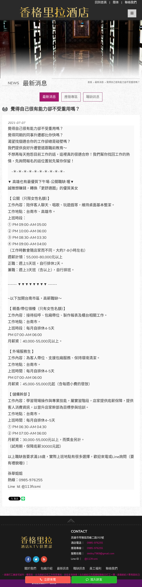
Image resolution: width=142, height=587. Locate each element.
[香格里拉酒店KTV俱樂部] (36, 542)
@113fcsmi (91, 559)
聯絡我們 (131, 2)
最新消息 (49, 97)
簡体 (116, 2)
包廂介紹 (47, 569)
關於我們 (30, 569)
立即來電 (49, 580)
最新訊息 (63, 569)
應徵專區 (71, 97)
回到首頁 (101, 2)
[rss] (44, 559)
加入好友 (96, 580)
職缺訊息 (92, 97)
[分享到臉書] (28, 559)
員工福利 (95, 569)
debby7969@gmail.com (100, 553)
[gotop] (71, 519)
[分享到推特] (36, 559)
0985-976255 (95, 543)
